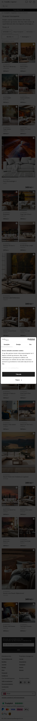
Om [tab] (30, 344)
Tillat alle (18, 374)
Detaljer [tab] (18, 344)
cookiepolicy (14, 368)
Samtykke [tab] (7, 344)
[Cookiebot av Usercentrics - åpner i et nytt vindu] (27, 340)
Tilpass (17, 380)
